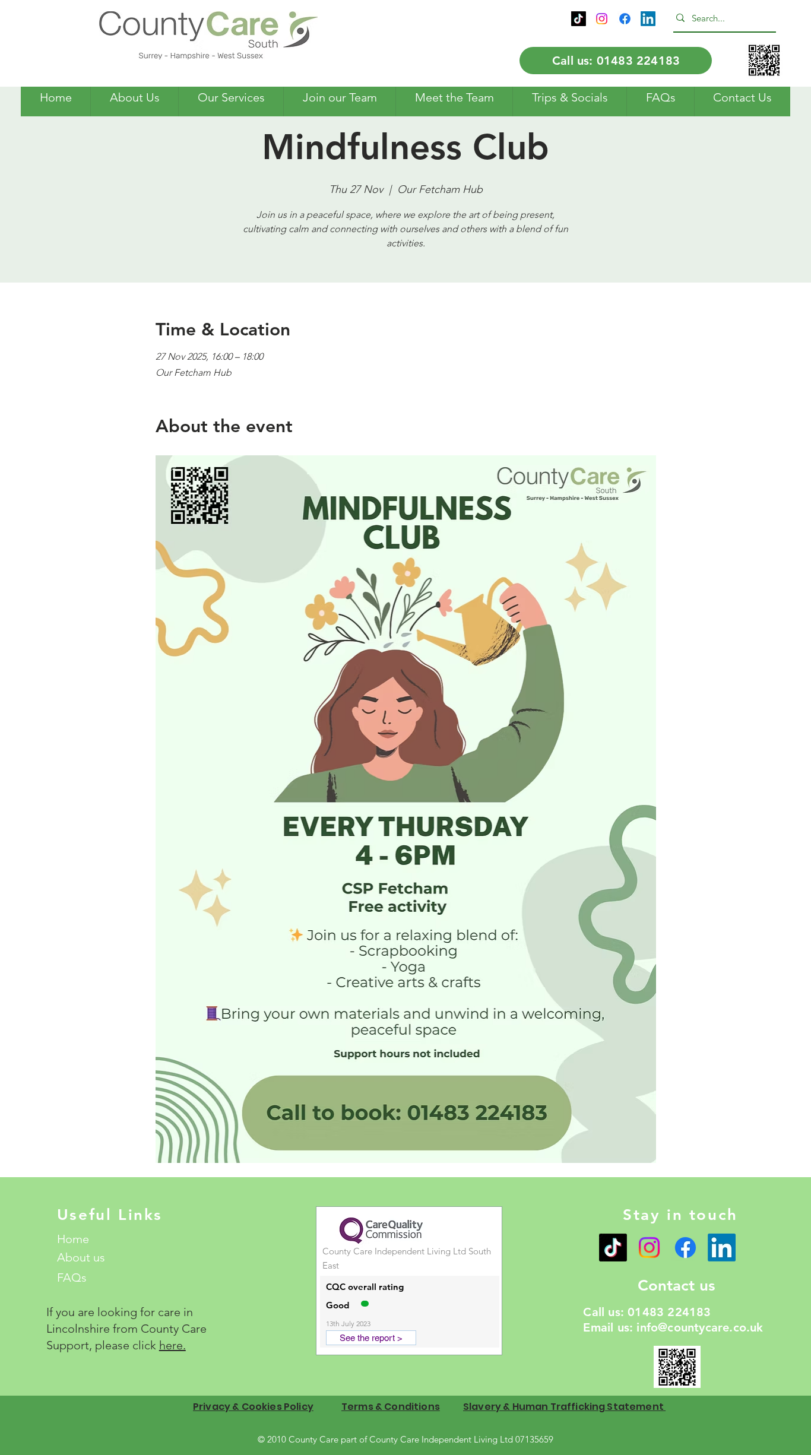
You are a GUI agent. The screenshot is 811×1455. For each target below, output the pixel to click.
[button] (134, 97)
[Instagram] (601, 18)
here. (172, 1345)
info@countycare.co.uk (699, 1327)
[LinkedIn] (648, 18)
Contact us (676, 1285)
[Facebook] (624, 18)
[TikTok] (578, 18)
